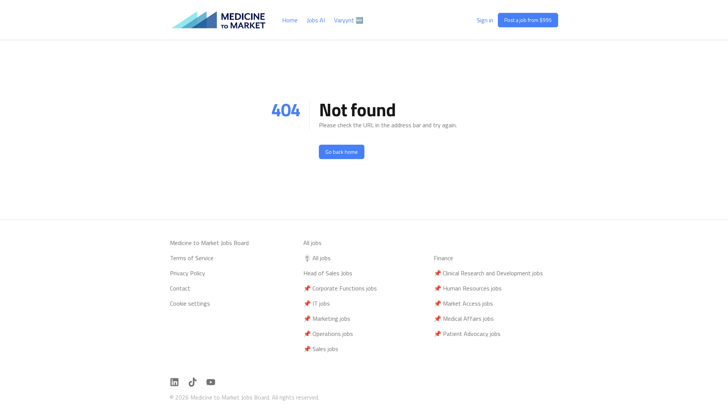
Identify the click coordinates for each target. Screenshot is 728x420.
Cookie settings (190, 303)
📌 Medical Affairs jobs (464, 318)
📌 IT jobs (316, 303)
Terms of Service (191, 257)
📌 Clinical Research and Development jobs (488, 273)
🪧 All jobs (317, 257)
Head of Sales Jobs (327, 273)
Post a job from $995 (528, 20)
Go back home (341, 152)
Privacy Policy (187, 273)
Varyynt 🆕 (348, 20)
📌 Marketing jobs (326, 318)
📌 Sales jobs (320, 348)
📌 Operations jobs (328, 333)
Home (290, 20)
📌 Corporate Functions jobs (340, 288)
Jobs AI (316, 20)
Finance (443, 257)
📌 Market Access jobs (463, 303)
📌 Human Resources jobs (468, 288)
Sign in (485, 20)
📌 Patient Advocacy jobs (467, 333)
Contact (180, 288)
